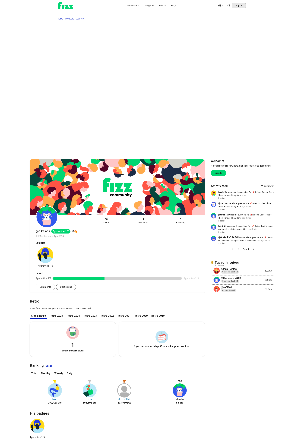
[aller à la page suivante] (253, 249)
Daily (70, 373)
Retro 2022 (107, 315)
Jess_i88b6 (124, 399)
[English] (65, 5)
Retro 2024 (73, 315)
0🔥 (74, 231)
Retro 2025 (56, 315)
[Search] (229, 5)
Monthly (46, 373)
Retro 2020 (141, 315)
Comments (45, 287)
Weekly (58, 373)
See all (49, 366)
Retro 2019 (158, 315)
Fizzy (89, 399)
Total (34, 373)
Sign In (218, 173)
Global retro (38, 315)
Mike (54, 399)
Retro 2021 (124, 315)
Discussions (66, 287)
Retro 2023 (90, 315)
